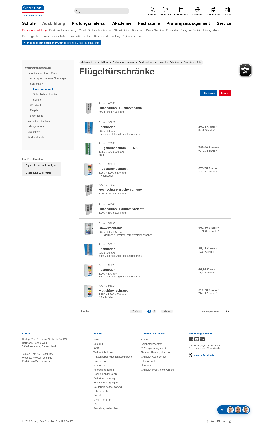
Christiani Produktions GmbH (157, 369)
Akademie (121, 23)
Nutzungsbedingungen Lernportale (112, 356)
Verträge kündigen (103, 369)
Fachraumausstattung (34, 30)
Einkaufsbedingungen (105, 382)
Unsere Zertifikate (203, 355)
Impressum (99, 365)
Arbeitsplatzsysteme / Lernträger (48, 78)
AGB (96, 348)
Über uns (146, 365)
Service (224, 23)
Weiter (167, 311)
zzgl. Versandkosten (210, 345)
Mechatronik (92, 42)
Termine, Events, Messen (155, 352)
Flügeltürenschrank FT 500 (118, 148)
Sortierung (209, 93)
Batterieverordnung (104, 378)
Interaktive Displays (39, 121)
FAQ (96, 404)
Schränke (36, 83)
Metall (82, 30)
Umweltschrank (110, 228)
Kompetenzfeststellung (107, 36)
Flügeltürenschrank (113, 168)
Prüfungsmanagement (188, 23)
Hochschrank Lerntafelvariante (121, 209)
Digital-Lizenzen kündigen (41, 165)
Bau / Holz (138, 30)
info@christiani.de (41, 361)
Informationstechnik (81, 36)
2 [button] (154, 311)
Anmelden (152, 15)
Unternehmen (213, 15)
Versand (98, 343)
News (96, 339)
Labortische (37, 115)
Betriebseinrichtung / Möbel (43, 73)
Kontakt (97, 395)
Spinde (37, 99)
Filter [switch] (224, 93)
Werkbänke (37, 105)
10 (226, 311)
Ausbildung (53, 23)
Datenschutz (100, 361)
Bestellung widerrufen (39, 172)
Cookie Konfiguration (105, 373)
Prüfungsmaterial (89, 23)
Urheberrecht (100, 391)
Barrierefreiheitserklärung (107, 386)
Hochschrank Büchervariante (120, 108)
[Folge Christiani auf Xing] (224, 421)
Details (213, 104)
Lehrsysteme (35, 126)
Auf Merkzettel (213, 112)
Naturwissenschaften (55, 36)
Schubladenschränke (45, 94)
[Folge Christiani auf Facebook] (207, 421)
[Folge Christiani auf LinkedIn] (212, 421)
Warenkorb (165, 15)
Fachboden (107, 127)
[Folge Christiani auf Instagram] (230, 421)
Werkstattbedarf (37, 137)
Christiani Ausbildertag (153, 356)
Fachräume (149, 23)
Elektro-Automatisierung (62, 30)
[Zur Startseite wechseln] (33, 7)
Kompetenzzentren (151, 343)
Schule (29, 23)
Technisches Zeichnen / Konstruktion (108, 30)
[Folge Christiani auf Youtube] (218, 421)
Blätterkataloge (181, 15)
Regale (34, 110)
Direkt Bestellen (102, 399)
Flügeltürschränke (44, 89)
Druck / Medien (155, 30)
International (198, 15)
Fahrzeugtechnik (31, 36)
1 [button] (149, 311)
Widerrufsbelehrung (104, 352)
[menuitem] (35, 31)
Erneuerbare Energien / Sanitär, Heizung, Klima (192, 30)
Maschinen (34, 131)
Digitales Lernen (132, 36)
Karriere (227, 15)
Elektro (70, 42)
